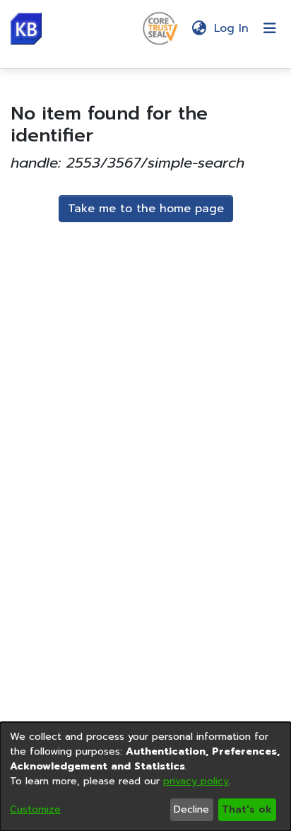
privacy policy (196, 781)
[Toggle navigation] (269, 28)
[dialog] (145, 776)
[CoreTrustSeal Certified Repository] (160, 27)
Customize (35, 809)
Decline (191, 809)
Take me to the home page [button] (146, 208)
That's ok (247, 809)
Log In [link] (232, 28)
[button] (26, 28)
